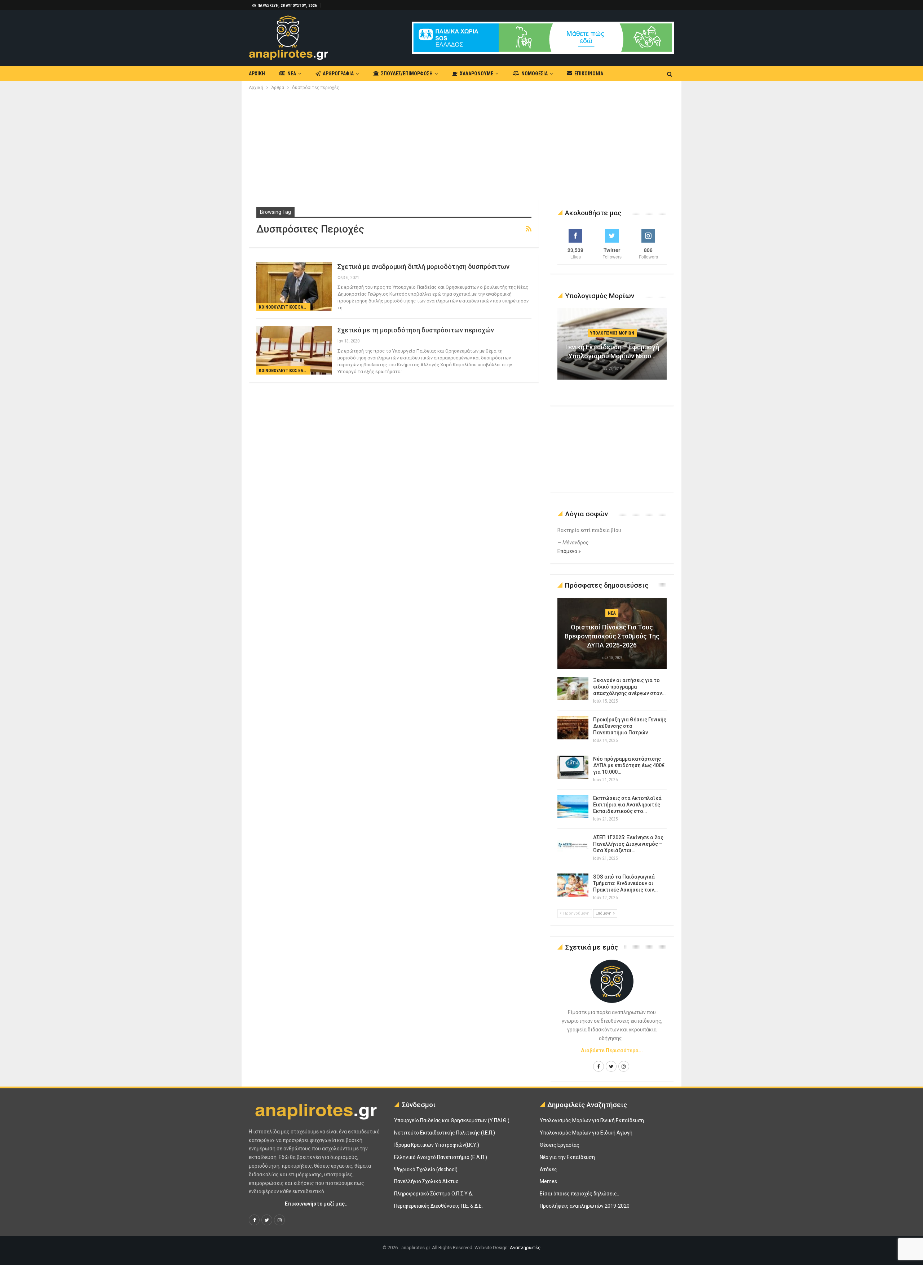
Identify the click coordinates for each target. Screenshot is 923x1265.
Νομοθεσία (534, 73)
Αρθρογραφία (338, 73)
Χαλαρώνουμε (476, 73)
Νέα (291, 73)
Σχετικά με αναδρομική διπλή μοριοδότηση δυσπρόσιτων (423, 266)
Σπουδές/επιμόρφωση (407, 73)
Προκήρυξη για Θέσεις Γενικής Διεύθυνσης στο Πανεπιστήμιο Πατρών (629, 726)
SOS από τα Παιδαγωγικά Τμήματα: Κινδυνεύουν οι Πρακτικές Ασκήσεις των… (625, 883)
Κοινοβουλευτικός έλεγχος (284, 307)
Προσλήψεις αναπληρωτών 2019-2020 (585, 1206)
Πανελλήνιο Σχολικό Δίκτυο (426, 1181)
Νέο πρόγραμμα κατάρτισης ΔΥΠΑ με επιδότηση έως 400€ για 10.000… (628, 765)
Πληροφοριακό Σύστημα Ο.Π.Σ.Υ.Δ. (433, 1194)
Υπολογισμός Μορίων (612, 333)
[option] (612, 347)
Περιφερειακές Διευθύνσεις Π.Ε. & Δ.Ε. (438, 1206)
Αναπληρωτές (525, 1247)
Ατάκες (548, 1169)
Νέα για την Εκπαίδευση (567, 1157)
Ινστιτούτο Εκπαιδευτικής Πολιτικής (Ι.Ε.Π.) (444, 1133)
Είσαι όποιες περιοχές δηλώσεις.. (579, 1194)
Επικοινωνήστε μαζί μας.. (316, 1204)
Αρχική (257, 73)
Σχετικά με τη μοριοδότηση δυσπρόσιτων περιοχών (415, 330)
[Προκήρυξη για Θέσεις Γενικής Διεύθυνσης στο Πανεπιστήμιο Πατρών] (572, 727)
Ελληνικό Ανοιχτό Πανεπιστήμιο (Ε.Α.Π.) (440, 1157)
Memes (548, 1181)
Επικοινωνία (588, 73)
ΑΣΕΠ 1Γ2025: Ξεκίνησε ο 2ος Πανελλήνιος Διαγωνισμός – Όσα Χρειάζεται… (628, 844)
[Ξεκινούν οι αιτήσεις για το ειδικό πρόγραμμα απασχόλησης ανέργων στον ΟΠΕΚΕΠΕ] (572, 688)
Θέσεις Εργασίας (559, 1145)
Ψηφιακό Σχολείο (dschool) (426, 1169)
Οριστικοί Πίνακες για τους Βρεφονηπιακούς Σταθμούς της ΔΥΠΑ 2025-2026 (612, 636)
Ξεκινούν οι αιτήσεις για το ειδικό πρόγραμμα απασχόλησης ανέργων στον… (629, 686)
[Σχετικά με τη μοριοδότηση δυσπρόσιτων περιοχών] (294, 350)
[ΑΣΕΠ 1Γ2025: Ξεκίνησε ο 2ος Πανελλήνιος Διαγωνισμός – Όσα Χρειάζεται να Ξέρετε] (572, 845)
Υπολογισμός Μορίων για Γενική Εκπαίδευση (592, 1120)
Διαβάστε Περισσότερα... (612, 1050)
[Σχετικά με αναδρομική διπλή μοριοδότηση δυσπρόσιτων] (294, 286)
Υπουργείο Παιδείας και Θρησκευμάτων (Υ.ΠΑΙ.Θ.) (451, 1120)
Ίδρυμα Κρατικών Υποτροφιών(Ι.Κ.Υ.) (436, 1145)
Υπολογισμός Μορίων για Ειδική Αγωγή (586, 1133)
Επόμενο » (569, 551)
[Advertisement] (461, 145)
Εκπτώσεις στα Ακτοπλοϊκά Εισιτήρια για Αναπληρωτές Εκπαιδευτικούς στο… (627, 804)
